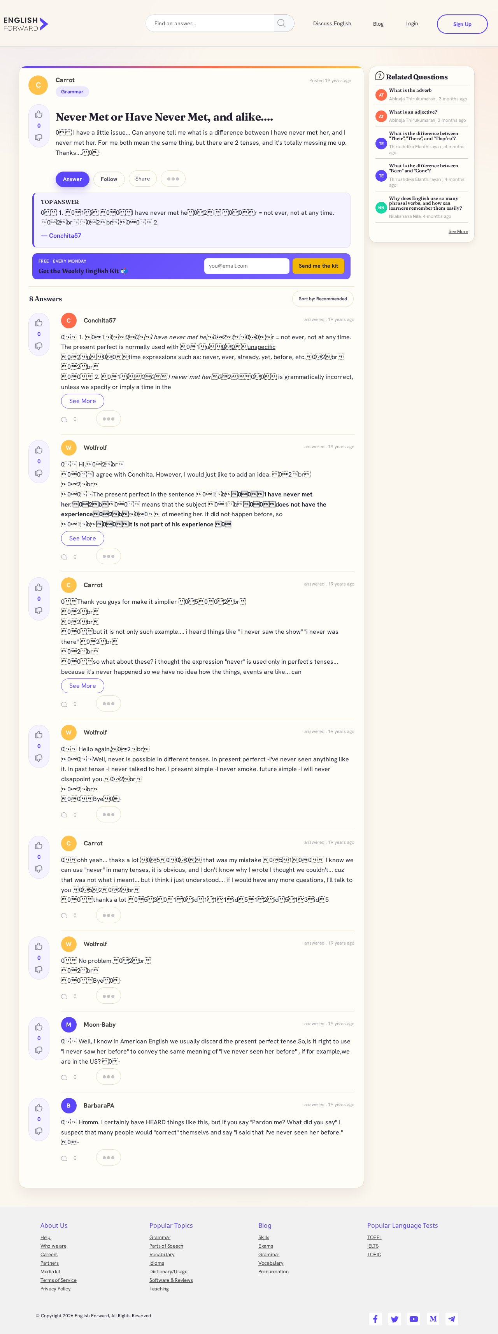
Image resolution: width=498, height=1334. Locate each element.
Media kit (50, 1271)
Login (411, 23)
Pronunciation (273, 1271)
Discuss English (332, 23)
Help (45, 1237)
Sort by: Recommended (323, 299)
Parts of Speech (166, 1246)
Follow (109, 178)
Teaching (159, 1288)
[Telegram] (450, 1316)
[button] (387, 23)
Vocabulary (161, 1254)
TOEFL (374, 1237)
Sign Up (462, 24)
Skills (263, 1237)
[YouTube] (412, 1316)
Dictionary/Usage (168, 1271)
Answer (72, 178)
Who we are (53, 1246)
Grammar (159, 1237)
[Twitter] (393, 1316)
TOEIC (374, 1254)
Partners (49, 1263)
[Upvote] (38, 114)
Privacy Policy (55, 1288)
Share (142, 178)
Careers (49, 1254)
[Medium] (431, 1316)
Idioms (156, 1263)
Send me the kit (318, 265)
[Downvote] (38, 137)
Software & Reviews (171, 1280)
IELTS (373, 1246)
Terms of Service (58, 1280)
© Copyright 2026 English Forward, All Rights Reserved (93, 1316)
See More (82, 401)
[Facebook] (374, 1316)
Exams (265, 1246)
